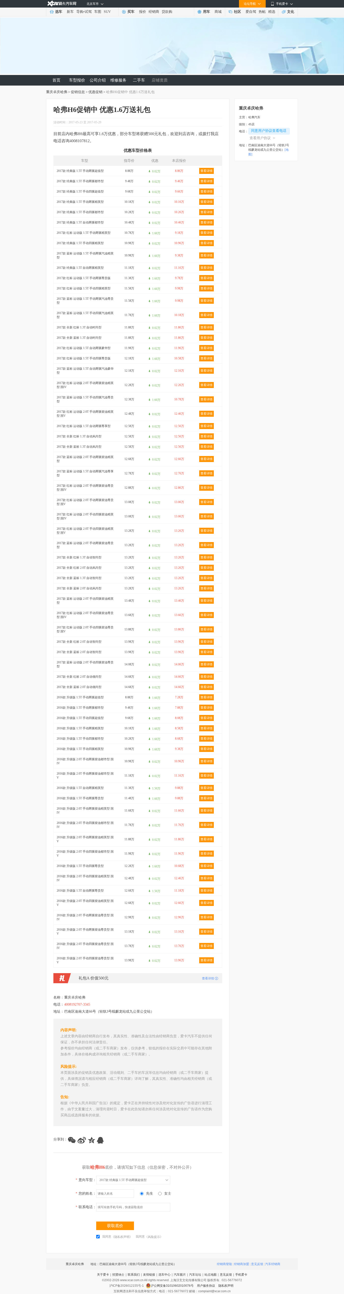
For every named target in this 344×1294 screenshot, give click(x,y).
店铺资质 (160, 80)
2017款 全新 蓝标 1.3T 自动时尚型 (79, 337)
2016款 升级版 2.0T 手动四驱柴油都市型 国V (85, 853)
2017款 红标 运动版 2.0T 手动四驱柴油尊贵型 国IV (85, 615)
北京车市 (93, 4)
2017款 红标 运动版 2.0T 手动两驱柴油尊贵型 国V (85, 502)
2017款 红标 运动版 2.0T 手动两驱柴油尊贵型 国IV (85, 487)
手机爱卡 (241, 1274)
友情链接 (149, 1274)
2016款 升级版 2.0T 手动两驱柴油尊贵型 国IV (85, 917)
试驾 (88, 12)
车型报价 (77, 80)
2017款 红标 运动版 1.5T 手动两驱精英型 (84, 233)
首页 (56, 80)
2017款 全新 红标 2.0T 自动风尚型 (79, 567)
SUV (107, 12)
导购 (79, 12)
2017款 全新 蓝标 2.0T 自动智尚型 (79, 652)
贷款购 (167, 12)
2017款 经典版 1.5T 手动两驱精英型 (80, 202)
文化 (290, 12)
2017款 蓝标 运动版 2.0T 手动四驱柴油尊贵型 (85, 664)
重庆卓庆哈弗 (56, 92)
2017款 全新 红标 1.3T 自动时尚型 (79, 327)
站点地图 (210, 1274)
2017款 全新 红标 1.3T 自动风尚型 (79, 436)
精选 (271, 12)
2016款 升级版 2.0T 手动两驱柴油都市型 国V (85, 775)
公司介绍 (98, 80)
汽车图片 (180, 1274)
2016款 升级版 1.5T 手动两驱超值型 (80, 697)
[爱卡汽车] (61, 3)
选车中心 (164, 1274)
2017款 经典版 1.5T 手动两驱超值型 (80, 171)
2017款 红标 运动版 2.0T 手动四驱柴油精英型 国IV (85, 516)
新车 (70, 12)
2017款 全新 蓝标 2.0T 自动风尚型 (79, 588)
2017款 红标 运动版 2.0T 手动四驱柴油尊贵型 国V (85, 629)
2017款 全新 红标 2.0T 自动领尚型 (79, 676)
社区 (237, 12)
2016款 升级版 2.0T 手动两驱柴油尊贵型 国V (85, 931)
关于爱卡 (103, 1274)
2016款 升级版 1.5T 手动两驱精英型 (80, 728)
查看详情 (206, 171)
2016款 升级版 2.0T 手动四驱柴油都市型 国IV (85, 825)
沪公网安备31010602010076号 (172, 1285)
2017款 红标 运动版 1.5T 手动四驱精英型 (84, 288)
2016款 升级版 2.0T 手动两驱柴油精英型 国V (85, 839)
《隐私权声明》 (121, 1237)
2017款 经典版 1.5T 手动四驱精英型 (80, 243)
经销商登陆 (224, 1264)
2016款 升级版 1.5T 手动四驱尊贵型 (80, 866)
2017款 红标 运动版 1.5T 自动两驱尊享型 (84, 426)
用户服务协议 (206, 1285)
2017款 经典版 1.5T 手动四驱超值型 (80, 191)
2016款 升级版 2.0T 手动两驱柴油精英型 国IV (85, 810)
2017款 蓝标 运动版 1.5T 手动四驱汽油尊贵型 (85, 399)
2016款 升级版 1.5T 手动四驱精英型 (80, 749)
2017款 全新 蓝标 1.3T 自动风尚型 (79, 446)
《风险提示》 (154, 1237)
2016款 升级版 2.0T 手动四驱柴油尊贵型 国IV (85, 946)
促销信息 (78, 92)
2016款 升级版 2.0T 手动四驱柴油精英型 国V (85, 903)
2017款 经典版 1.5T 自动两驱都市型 (80, 222)
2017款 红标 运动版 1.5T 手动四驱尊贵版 (84, 358)
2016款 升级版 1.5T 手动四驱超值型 (80, 718)
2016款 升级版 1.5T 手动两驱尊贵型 (80, 798)
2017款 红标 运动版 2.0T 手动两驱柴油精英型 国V (85, 413)
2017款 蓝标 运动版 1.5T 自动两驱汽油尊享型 (85, 473)
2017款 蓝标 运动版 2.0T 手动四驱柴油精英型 (85, 600)
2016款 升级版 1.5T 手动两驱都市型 (80, 707)
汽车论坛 (195, 1274)
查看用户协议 (262, 138)
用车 (206, 12)
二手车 (139, 80)
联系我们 (134, 1274)
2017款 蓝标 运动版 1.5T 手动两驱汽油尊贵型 (85, 301)
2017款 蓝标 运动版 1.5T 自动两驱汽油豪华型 (85, 370)
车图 (97, 12)
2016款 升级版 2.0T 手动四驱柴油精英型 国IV (85, 878)
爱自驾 (251, 12)
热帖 (262, 12)
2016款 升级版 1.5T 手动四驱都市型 (80, 738)
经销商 (154, 12)
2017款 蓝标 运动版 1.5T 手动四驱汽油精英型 (85, 315)
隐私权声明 (225, 1285)
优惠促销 (95, 92)
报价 (142, 12)
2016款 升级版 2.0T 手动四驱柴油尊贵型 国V (85, 960)
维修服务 (118, 80)
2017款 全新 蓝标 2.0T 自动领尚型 (79, 687)
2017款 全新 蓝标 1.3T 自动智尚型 (79, 578)
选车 (58, 12)
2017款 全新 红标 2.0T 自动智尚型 (79, 641)
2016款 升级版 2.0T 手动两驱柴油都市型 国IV (85, 761)
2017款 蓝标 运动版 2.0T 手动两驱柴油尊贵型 (85, 545)
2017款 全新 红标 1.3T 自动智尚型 (79, 557)
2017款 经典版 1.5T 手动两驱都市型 (80, 181)
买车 (130, 12)
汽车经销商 (272, 1264)
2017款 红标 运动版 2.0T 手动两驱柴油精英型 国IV (85, 385)
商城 (218, 12)
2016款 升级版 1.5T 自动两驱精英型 (80, 788)
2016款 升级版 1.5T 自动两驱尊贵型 (80, 890)
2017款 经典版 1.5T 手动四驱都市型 (80, 212)
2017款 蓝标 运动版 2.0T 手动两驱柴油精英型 (85, 459)
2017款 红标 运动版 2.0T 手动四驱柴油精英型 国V (85, 531)
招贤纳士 (118, 1274)
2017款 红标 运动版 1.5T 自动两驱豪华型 (84, 348)
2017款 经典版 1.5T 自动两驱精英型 (80, 268)
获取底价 (115, 1226)
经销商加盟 (241, 1264)
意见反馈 (257, 1264)
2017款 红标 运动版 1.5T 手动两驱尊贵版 (84, 278)
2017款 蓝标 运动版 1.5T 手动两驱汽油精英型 (85, 255)
